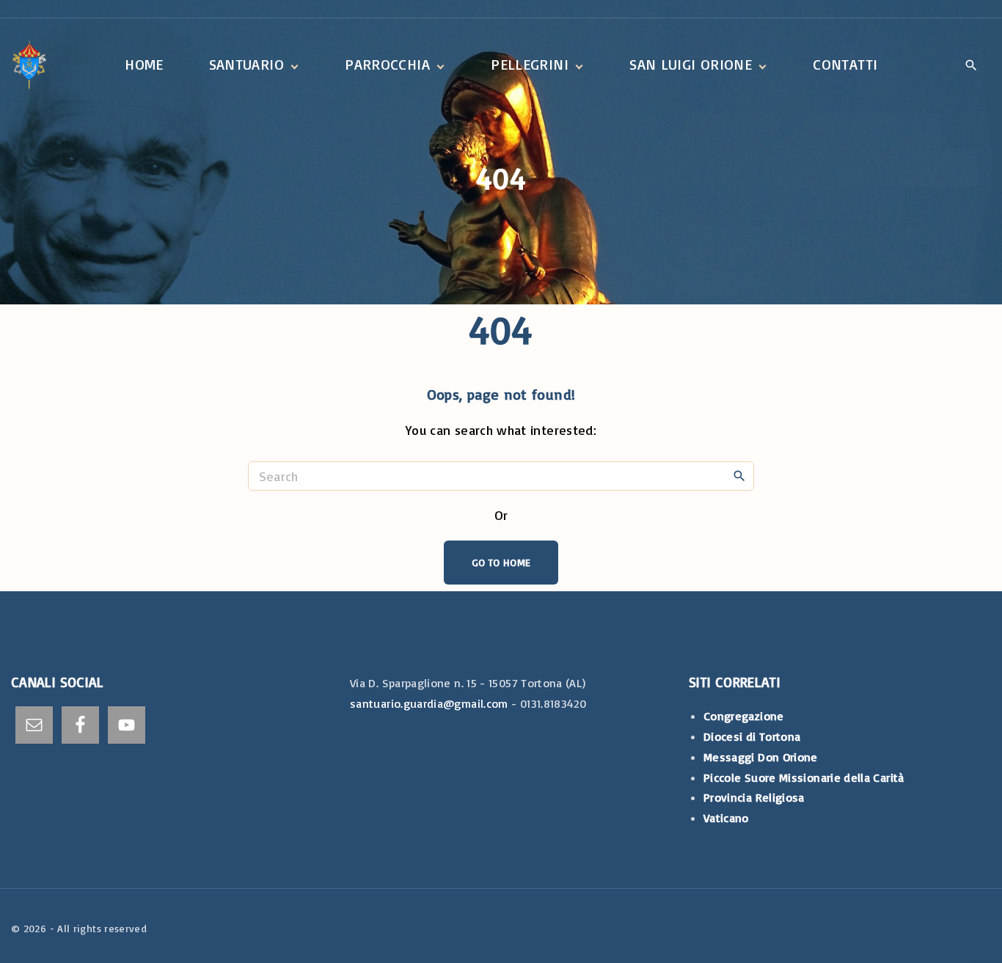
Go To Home (501, 562)
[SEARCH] (739, 475)
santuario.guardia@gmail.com (429, 703)
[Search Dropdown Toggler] (971, 66)
